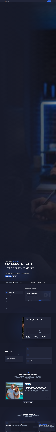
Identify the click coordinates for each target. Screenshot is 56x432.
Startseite (6, 261)
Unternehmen (28, 1)
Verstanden (52, 429)
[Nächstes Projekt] (48, 397)
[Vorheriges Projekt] (46, 397)
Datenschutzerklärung (14, 429)
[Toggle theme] (44, 1)
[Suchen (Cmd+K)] (43, 1)
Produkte (18, 1)
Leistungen (13, 1)
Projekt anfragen (8, 276)
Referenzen (33, 1)
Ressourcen (22, 1)
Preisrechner (37, 1)
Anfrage (49, 1)
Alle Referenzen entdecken (28, 402)
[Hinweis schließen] (53, 424)
